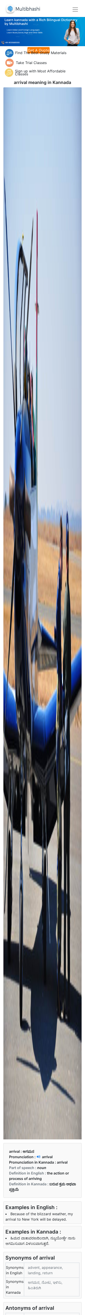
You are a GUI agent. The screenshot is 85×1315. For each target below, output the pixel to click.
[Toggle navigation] (75, 9)
